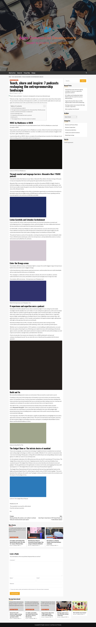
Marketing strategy (69, 135)
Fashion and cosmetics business (72, 132)
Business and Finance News (71, 124)
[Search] (86, 73)
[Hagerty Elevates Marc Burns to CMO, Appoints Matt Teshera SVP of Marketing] (48, 606)
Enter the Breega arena (16, 113)
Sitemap (33, 73)
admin (12, 93)
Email (38, 578)
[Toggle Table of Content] (43, 106)
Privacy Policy (27, 73)
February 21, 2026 (16, 545)
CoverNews (52, 624)
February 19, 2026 (35, 545)
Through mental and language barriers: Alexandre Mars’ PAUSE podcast (28, 109)
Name (11, 578)
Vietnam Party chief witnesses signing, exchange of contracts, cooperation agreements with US (74, 91)
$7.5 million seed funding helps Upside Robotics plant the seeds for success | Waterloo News (17, 542)
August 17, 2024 (17, 93)
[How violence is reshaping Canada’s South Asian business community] (54, 533)
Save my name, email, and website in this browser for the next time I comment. (30, 589)
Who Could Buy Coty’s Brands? (72, 109)
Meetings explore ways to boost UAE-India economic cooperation (75, 105)
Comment (12, 560)
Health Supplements (68, 142)
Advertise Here (12, 73)
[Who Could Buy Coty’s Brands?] (79, 606)
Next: (50, 517)
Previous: (23, 517)
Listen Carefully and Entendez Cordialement (22, 111)
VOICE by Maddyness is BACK (18, 108)
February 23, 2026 (16, 618)
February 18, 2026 (53, 545)
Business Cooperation (70, 127)
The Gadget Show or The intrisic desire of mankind (23, 118)
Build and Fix (14, 117)
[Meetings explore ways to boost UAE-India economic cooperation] (63, 606)
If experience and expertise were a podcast (21, 115)
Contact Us (19, 73)
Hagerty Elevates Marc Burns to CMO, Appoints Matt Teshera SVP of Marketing (74, 101)
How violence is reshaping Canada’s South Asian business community (54, 542)
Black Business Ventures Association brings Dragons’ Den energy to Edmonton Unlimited (35, 542)
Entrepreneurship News (14, 80)
